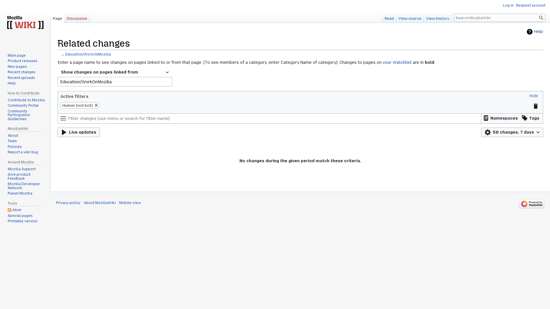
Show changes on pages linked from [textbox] (99, 72)
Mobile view (130, 203)
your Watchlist (397, 62)
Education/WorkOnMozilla (88, 54)
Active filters (74, 96)
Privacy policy (68, 203)
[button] (533, 96)
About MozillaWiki (100, 203)
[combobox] (115, 72)
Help (538, 31)
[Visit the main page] (25, 23)
